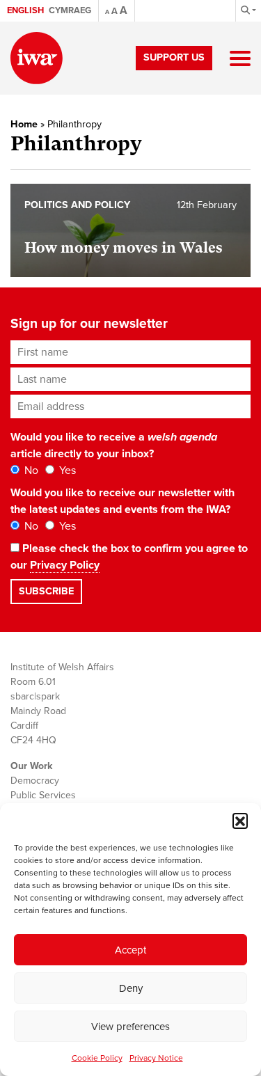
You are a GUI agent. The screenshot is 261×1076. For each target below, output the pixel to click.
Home (24, 124)
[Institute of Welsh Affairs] (36, 58)
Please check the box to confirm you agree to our (129, 556)
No (30, 470)
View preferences (130, 1026)
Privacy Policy (65, 565)
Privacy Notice (156, 1058)
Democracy (34, 780)
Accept (130, 950)
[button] (240, 821)
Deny (131, 988)
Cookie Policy (97, 1058)
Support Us (174, 57)
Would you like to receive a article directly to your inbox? (113, 445)
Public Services (43, 795)
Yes (66, 470)
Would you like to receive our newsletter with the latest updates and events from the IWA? (122, 501)
